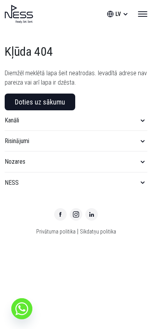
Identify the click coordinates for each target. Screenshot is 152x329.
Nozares (15, 161)
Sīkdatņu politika (98, 231)
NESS (12, 182)
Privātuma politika (56, 231)
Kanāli (12, 120)
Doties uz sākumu (40, 102)
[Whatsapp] (21, 308)
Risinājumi (17, 141)
